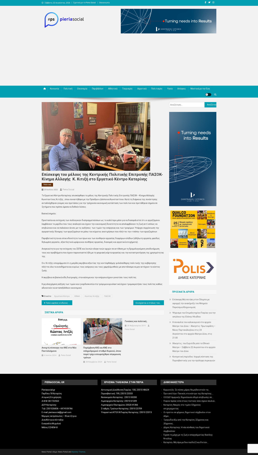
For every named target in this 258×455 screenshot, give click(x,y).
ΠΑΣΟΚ (107, 296)
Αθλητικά (112, 88)
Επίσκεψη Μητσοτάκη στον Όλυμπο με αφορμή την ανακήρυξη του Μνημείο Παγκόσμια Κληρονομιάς (190, 303)
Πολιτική (68, 88)
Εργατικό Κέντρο (62, 296)
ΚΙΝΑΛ (77, 296)
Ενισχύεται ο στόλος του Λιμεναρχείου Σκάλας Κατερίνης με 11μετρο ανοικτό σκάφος (150, 303)
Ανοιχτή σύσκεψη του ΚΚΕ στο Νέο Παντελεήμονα (59, 349)
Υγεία (170, 88)
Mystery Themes (78, 452)
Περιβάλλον (97, 88)
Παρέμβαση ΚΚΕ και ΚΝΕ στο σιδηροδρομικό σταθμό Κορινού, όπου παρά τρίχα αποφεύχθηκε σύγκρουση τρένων (102, 353)
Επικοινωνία (104, 3)
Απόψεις (181, 88)
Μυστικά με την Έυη (200, 88)
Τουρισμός (127, 88)
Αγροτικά (141, 88)
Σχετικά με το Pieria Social (84, 3)
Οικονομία (82, 88)
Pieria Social (68, 189)
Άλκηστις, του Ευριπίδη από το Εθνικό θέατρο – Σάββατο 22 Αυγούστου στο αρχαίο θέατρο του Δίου (193, 347)
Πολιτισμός (156, 88)
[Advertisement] (129, 60)
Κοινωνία (54, 88)
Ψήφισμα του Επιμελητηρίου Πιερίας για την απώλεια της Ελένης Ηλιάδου (194, 315)
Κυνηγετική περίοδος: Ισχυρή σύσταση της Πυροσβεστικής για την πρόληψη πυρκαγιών (193, 358)
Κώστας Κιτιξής (92, 296)
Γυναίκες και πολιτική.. (136, 321)
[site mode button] (208, 94)
